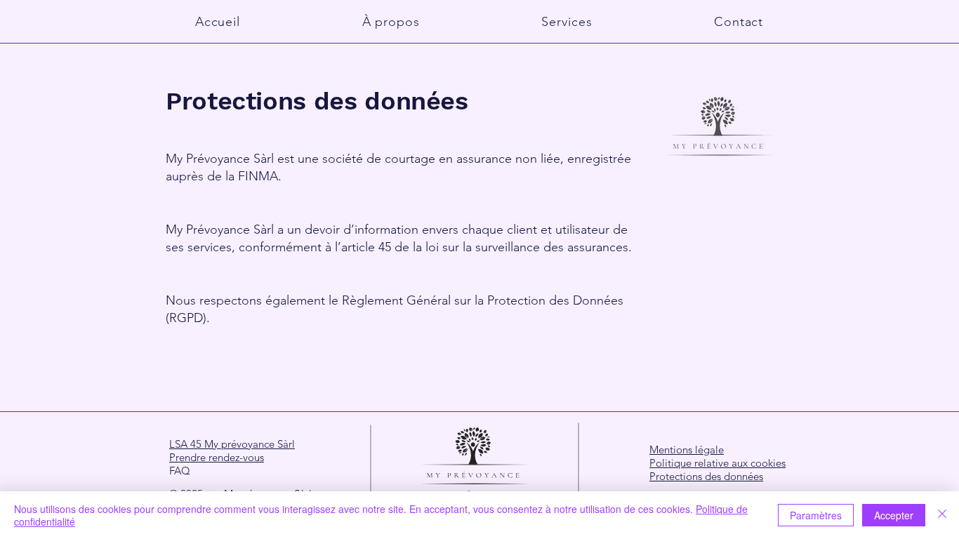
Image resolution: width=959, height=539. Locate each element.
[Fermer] (942, 515)
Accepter (893, 515)
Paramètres (816, 515)
